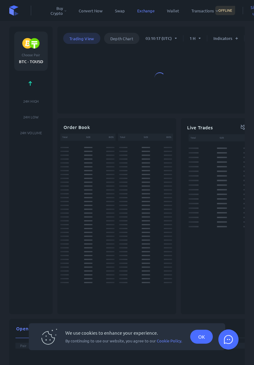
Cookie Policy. (169, 340)
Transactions (202, 10)
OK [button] (201, 337)
